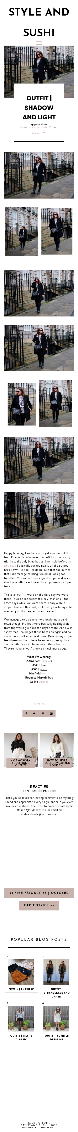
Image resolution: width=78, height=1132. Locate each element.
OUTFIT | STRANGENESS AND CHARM (56, 992)
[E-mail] (51, 713)
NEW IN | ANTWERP (21, 989)
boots (45, 673)
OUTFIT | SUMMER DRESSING (57, 1037)
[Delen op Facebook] (26, 713)
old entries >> (39, 905)
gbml (51, 1128)
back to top (38, 1123)
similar (46, 661)
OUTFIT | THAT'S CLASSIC (21, 1037)
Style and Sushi (34, 1125)
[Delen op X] (34, 713)
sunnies (43, 682)
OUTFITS (39, 704)
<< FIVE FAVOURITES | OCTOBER (39, 893)
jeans (43, 669)
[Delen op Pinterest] (43, 713)
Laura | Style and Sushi (33, 127)
